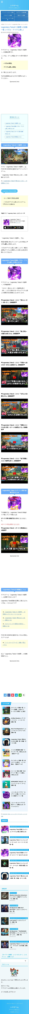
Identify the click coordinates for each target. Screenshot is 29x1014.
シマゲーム (14, 5)
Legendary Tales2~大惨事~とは (13, 123)
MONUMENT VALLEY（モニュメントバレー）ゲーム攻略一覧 (18, 783)
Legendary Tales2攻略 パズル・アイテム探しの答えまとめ (14, 127)
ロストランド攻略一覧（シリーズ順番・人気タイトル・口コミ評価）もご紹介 (18, 709)
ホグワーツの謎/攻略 (21, 12)
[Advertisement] (14, 97)
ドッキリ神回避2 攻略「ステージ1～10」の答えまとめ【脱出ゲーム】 (18, 751)
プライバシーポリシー (11, 1003)
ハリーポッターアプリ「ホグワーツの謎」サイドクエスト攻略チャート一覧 (18, 794)
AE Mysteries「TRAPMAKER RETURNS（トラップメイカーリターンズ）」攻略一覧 (18, 932)
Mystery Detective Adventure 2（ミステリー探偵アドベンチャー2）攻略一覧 (18, 896)
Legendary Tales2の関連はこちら (13, 136)
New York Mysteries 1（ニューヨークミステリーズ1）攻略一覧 (18, 730)
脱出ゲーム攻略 (21, 15)
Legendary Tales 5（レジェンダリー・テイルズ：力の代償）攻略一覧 (19, 945)
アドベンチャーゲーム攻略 (7, 19)
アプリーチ (18, 222)
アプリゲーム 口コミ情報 (8, 12)
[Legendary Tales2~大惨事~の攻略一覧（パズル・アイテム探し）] (16, 695)
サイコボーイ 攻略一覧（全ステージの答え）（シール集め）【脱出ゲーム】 (18, 762)
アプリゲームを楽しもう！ (14, 1009)
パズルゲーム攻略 (7, 15)
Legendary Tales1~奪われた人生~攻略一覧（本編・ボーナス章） (18, 741)
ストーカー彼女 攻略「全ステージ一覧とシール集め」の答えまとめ (18, 772)
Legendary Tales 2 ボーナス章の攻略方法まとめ (14, 132)
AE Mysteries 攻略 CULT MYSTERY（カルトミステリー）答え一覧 (19, 909)
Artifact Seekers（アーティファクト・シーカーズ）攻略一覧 (18, 720)
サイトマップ (19, 1003)
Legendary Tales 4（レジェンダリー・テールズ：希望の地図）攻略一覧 (19, 865)
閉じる (17, 117)
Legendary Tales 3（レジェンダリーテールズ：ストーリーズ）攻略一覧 (19, 842)
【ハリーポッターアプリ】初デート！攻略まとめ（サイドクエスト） (18, 804)
